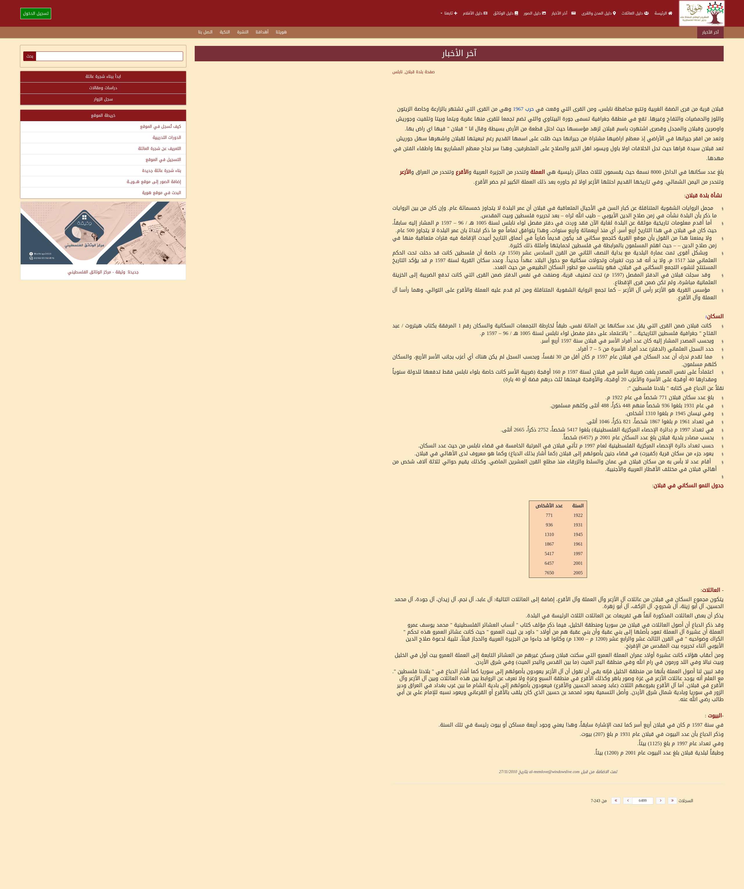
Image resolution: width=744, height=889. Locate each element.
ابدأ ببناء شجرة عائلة (103, 76)
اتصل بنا (205, 32)
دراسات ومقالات (103, 88)
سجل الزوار (103, 99)
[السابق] (660, 800)
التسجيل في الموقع (163, 160)
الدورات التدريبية (167, 137)
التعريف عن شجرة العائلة (159, 149)
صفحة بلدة (413, 72)
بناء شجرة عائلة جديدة (161, 171)
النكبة (225, 32)
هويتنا (281, 32)
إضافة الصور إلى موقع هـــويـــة (154, 182)
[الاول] (672, 800)
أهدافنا (262, 32)
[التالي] (627, 800)
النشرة (242, 32)
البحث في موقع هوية (161, 193)
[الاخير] (615, 800)
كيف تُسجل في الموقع (160, 126)
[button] (448, 13)
